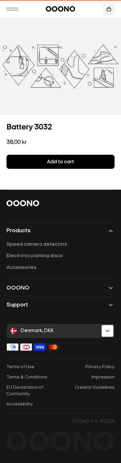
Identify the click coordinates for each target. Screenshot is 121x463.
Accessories (21, 267)
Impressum (103, 377)
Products (18, 231)
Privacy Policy (100, 367)
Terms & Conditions (26, 377)
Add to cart (60, 161)
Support (17, 305)
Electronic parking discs (34, 255)
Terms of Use (20, 367)
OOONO (17, 288)
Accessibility (19, 404)
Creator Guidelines (95, 387)
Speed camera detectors (36, 244)
